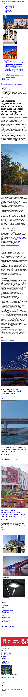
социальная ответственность (10, 618)
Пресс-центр (9, 10)
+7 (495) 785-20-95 (7, 653)
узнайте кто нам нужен (9, 626)
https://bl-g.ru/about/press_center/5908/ (10, 243)
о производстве (7, 60)
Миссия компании (10, 5)
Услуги (20, 84)
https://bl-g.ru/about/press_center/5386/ (9, 237)
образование (6, 617)
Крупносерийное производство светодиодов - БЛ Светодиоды (14, 67)
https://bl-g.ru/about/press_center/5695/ (15, 238)
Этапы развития (10, 7)
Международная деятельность (13, 8)
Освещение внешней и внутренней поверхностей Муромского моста (11, 391)
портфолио (6, 603)
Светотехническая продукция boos (14, 69)
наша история (6, 620)
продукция (6, 605)
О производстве (10, 61)
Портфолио (9, 11)
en (1, 83)
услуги (5, 611)
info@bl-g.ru (3, 656)
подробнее (3, 398)
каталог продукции (8, 610)
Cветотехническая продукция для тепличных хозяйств (14, 71)
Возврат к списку (5, 337)
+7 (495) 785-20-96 (7, 654)
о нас (4, 3)
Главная (5, 87)
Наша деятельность (11, 6)
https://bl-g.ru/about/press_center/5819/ (9, 240)
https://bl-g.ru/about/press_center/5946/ (10, 245)
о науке (5, 78)
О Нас (4, 88)
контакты (5, 80)
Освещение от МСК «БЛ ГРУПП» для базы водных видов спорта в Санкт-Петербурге (14, 449)
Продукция (16, 84)
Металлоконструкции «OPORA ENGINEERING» (14, 64)
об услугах (6, 79)
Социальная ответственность (13, 12)
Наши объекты (7, 91)
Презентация (4, 84)
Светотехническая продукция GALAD (15, 62)
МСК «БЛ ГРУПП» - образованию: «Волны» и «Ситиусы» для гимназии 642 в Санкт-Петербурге (13, 513)
